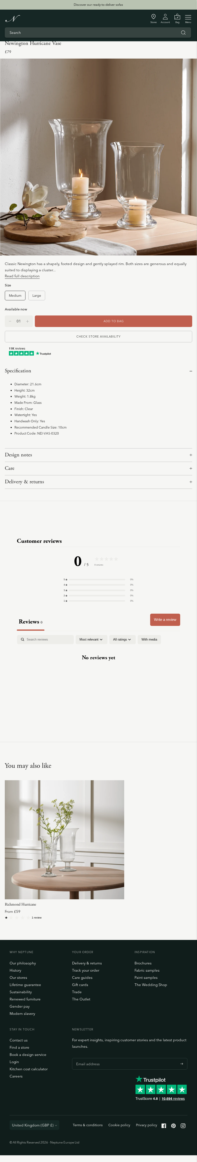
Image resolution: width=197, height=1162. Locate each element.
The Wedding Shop (151, 984)
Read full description (22, 276)
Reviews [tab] (31, 621)
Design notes (18, 455)
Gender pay (20, 1006)
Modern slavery (22, 1013)
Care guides (82, 977)
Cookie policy (119, 1125)
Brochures (143, 963)
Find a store (19, 1047)
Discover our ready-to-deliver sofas (98, 4)
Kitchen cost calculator (29, 1069)
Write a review (165, 619)
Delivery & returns (24, 481)
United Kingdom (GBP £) (33, 1125)
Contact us (19, 1040)
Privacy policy (146, 1125)
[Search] (183, 32)
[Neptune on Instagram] (183, 1127)
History (15, 970)
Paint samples (146, 977)
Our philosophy (23, 963)
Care (9, 468)
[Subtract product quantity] (27, 321)
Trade (77, 992)
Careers (16, 1076)
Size (8, 285)
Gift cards (80, 984)
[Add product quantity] (10, 321)
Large (36, 295)
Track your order (85, 970)
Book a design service (28, 1054)
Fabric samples (147, 970)
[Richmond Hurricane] (64, 839)
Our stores (18, 977)
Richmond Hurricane (20, 904)
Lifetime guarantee (25, 984)
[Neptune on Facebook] (163, 1127)
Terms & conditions (88, 1125)
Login (14, 1061)
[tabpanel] (98, 673)
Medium (15, 295)
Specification (18, 371)
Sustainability (21, 992)
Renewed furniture (25, 999)
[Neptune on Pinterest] (173, 1127)
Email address (87, 1058)
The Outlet (81, 999)
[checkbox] (149, 639)
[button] (98, 579)
